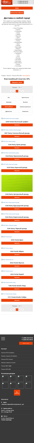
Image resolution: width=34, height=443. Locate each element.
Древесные (9, 111)
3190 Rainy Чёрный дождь (17, 228)
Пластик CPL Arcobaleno (7, 352)
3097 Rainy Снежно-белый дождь (17, 133)
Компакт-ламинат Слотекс (8, 362)
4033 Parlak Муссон (17, 263)
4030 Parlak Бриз (17, 240)
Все (9, 97)
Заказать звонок (26, 343)
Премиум (8, 102)
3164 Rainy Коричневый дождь (17, 217)
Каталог (9, 75)
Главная (3, 75)
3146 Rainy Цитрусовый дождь (17, 194)
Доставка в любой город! (17, 18)
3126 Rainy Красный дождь (17, 167)
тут (20, 70)
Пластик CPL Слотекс (7, 359)
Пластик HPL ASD (17, 75)
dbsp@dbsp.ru (9, 418)
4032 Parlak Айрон (17, 251)
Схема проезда (6, 420)
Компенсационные (25, 106)
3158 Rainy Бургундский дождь (17, 206)
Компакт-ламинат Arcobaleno (9, 356)
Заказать (17, 125)
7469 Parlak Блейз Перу (17, 286)
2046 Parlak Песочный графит (17, 122)
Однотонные (25, 97)
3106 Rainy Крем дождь (17, 145)
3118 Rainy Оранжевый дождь (17, 156)
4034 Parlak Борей (17, 274)
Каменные (25, 111)
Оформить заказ (17, 82)
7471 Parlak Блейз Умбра (17, 297)
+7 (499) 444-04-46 (23, 1)
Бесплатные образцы (17, 12)
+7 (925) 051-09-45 (23, 3)
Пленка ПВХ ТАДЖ (6, 366)
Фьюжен (25, 102)
